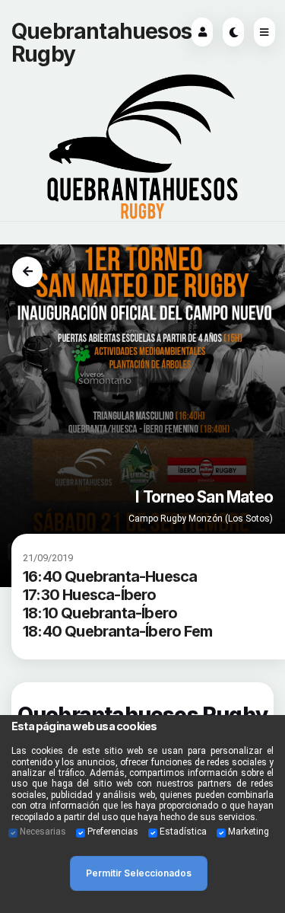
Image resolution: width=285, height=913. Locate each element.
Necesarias (43, 831)
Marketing (248, 831)
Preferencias (112, 831)
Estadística (183, 831)
